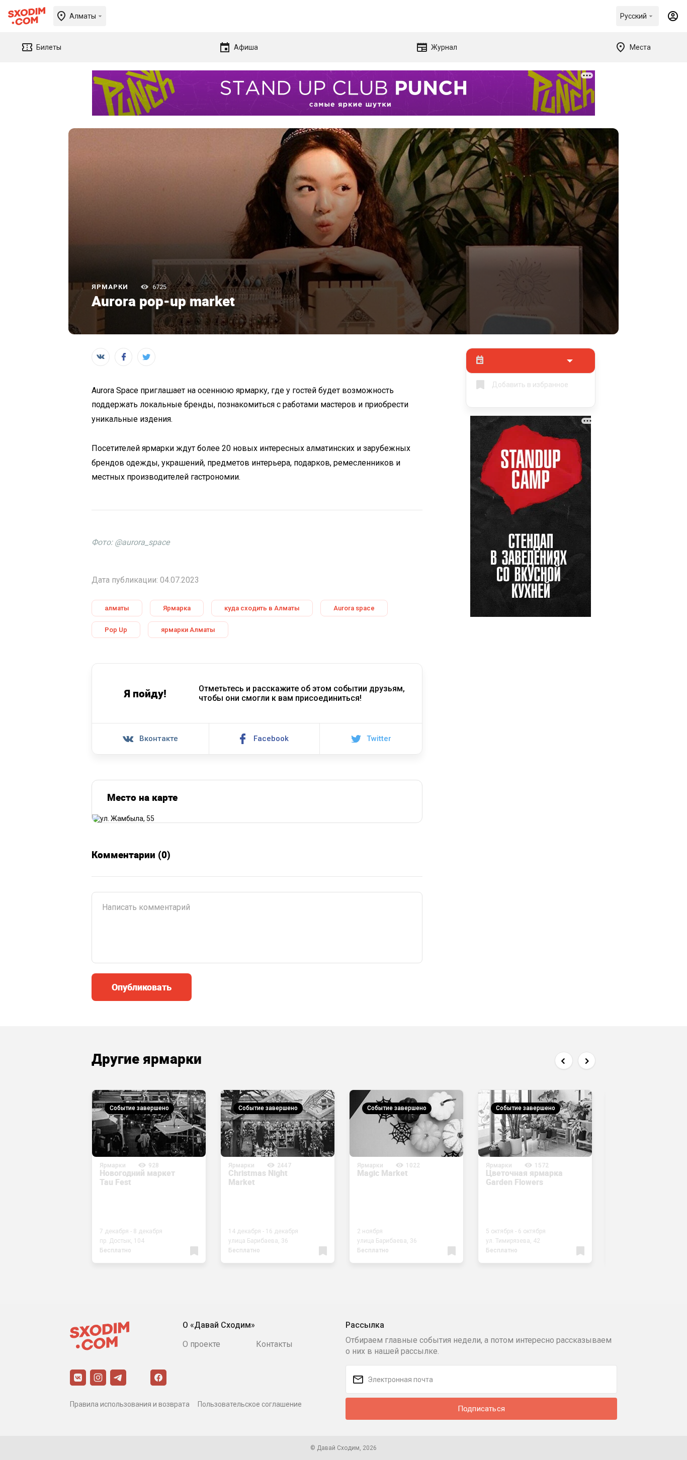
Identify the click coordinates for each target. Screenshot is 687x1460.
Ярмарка (177, 608)
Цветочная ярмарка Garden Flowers (524, 1177)
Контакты (274, 1344)
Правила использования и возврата (130, 1404)
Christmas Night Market (258, 1177)
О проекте (201, 1344)
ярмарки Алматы (188, 629)
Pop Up (116, 629)
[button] (563, 1060)
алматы (117, 608)
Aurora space (354, 608)
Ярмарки (110, 287)
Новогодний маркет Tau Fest (137, 1177)
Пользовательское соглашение (250, 1404)
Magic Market (382, 1172)
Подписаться (481, 1408)
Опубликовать (141, 987)
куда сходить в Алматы (262, 608)
